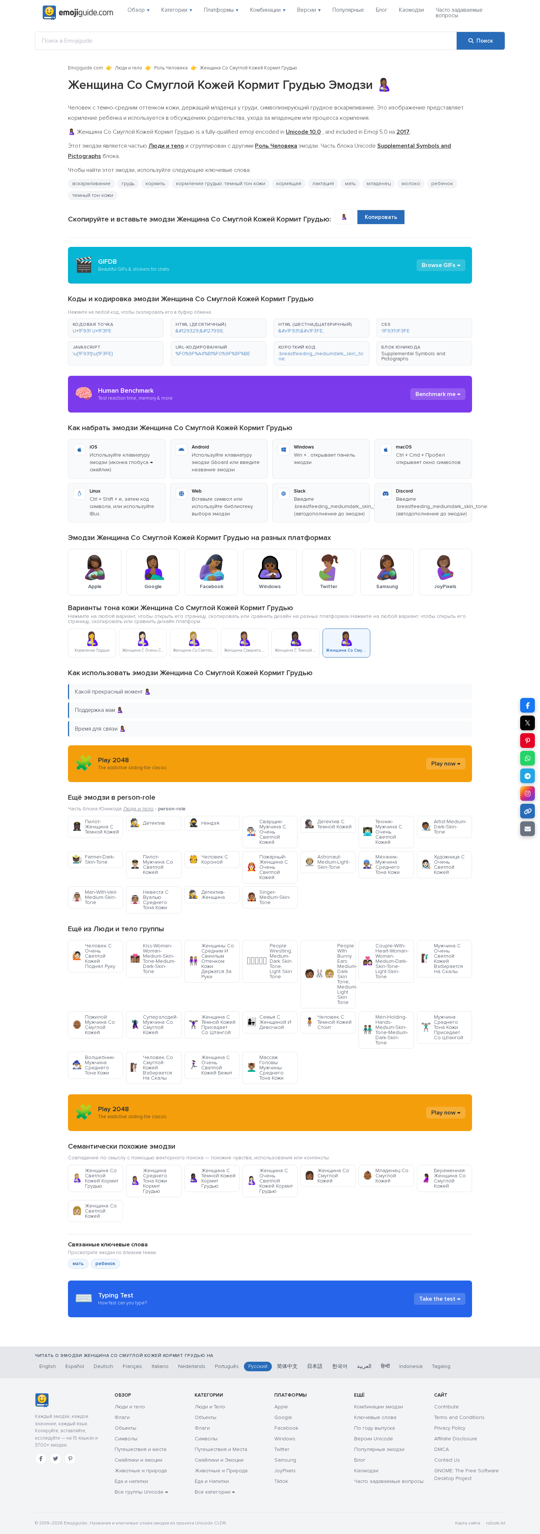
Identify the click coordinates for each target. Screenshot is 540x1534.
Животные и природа (141, 1471)
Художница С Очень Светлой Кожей (443, 864)
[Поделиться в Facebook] (527, 705)
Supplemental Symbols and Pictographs (413, 356)
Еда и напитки (131, 1481)
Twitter (281, 1449)
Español (74, 1366)
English (47, 1366)
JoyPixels (285, 1471)
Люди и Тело (210, 1407)
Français (132, 1366)
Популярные (348, 10)
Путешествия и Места (221, 1449)
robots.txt (495, 1523)
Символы (126, 1439)
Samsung (285, 1460)
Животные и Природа (221, 1471)
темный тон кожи (92, 195)
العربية (364, 1366)
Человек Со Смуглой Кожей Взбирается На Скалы (151, 1067)
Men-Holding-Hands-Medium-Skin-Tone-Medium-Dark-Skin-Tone (385, 1030)
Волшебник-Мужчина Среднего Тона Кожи (93, 1065)
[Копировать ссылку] (527, 811)
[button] (115, 328)
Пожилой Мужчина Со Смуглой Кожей (93, 1025)
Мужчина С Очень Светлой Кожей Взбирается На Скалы (442, 959)
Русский (257, 1366)
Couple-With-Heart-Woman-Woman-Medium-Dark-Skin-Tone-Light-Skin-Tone (385, 961)
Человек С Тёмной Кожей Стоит (328, 1022)
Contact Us (447, 1460)
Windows (284, 1439)
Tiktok (281, 1481)
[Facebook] (41, 1459)
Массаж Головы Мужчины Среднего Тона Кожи (265, 1067)
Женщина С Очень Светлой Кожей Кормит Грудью (269, 1180)
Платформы (221, 10)
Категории (176, 10)
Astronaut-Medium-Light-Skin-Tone (327, 862)
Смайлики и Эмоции (219, 1460)
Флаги (122, 1417)
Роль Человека (171, 68)
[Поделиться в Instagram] (527, 793)
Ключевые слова (375, 1417)
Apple (281, 1407)
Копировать (381, 217)
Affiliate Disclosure (455, 1439)
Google (283, 1417)
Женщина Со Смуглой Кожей (327, 1175)
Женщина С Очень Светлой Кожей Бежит (210, 1065)
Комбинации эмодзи (378, 1407)
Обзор (138, 10)
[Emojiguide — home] (78, 13)
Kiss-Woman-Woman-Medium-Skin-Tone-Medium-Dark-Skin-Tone (153, 959)
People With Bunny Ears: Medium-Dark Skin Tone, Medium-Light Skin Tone (330, 974)
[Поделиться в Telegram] (527, 775)
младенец (378, 183)
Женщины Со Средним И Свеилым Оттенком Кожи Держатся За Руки (211, 961)
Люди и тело (128, 68)
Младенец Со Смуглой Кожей (385, 1175)
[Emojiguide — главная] (41, 1400)
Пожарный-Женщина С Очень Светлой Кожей (267, 867)
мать (78, 1264)
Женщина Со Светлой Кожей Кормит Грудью (95, 1178)
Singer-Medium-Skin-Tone (268, 897)
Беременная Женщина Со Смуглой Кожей (443, 1178)
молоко (411, 183)
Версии (309, 10)
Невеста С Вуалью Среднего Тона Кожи (149, 900)
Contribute (446, 1407)
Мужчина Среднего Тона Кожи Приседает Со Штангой (442, 1027)
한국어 (340, 1366)
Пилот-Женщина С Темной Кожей (95, 826)
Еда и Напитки (212, 1481)
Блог (381, 10)
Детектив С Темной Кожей (328, 824)
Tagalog (441, 1366)
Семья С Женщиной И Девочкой (268, 1022)
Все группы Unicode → (141, 1492)
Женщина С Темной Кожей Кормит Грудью (211, 1178)
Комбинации (267, 10)
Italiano (160, 1366)
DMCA (441, 1449)
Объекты (125, 1428)
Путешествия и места (140, 1449)
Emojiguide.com (85, 68)
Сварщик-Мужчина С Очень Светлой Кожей (266, 831)
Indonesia (410, 1366)
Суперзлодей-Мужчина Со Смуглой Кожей (154, 1025)
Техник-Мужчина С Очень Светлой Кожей (382, 831)
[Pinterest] (70, 1459)
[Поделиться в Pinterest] (527, 740)
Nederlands (191, 1366)
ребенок (442, 183)
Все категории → (215, 1492)
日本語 (315, 1366)
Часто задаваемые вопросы (459, 13)
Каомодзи (411, 10)
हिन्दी (385, 1366)
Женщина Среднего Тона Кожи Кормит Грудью (148, 1180)
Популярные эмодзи (379, 1449)
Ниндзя (203, 823)
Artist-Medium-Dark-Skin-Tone (444, 826)
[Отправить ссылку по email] (527, 828)
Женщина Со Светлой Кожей (94, 1211)
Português (227, 1366)
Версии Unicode (373, 1439)
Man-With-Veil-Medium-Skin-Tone (94, 897)
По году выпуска (374, 1428)
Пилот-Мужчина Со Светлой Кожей (151, 864)
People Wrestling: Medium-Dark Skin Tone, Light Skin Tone (269, 961)
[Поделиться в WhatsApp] (527, 758)
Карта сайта (467, 1523)
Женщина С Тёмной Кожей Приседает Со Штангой (211, 1025)
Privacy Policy (449, 1428)
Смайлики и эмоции (138, 1460)
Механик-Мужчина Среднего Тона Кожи (381, 864)
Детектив (147, 823)
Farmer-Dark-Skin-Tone (93, 859)
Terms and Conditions (459, 1417)
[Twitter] (55, 1459)
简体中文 (287, 1366)
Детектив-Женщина (206, 894)
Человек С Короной (208, 859)
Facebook (286, 1428)
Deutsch (103, 1366)
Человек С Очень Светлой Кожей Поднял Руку (93, 956)
